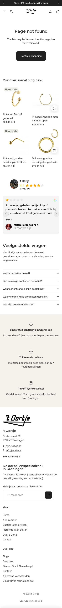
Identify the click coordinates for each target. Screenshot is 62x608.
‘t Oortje (24, 181)
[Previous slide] (5, 214)
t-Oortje (35, 593)
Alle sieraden (10, 519)
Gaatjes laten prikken (15, 524)
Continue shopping (31, 55)
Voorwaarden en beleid (31, 601)
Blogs (6, 556)
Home (6, 514)
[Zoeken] (11, 11)
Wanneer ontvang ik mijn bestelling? (23, 288)
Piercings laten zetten (15, 529)
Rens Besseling (32, 225)
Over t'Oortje (10, 534)
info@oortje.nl (13, 450)
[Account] (50, 11)
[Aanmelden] (48, 495)
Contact (7, 539)
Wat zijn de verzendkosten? (19, 304)
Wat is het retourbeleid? (16, 273)
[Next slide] (56, 214)
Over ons (8, 561)
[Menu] (4, 11)
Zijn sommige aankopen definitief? (22, 281)
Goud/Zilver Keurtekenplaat (18, 580)
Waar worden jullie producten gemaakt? (25, 296)
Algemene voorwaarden (16, 575)
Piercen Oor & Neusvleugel (18, 566)
